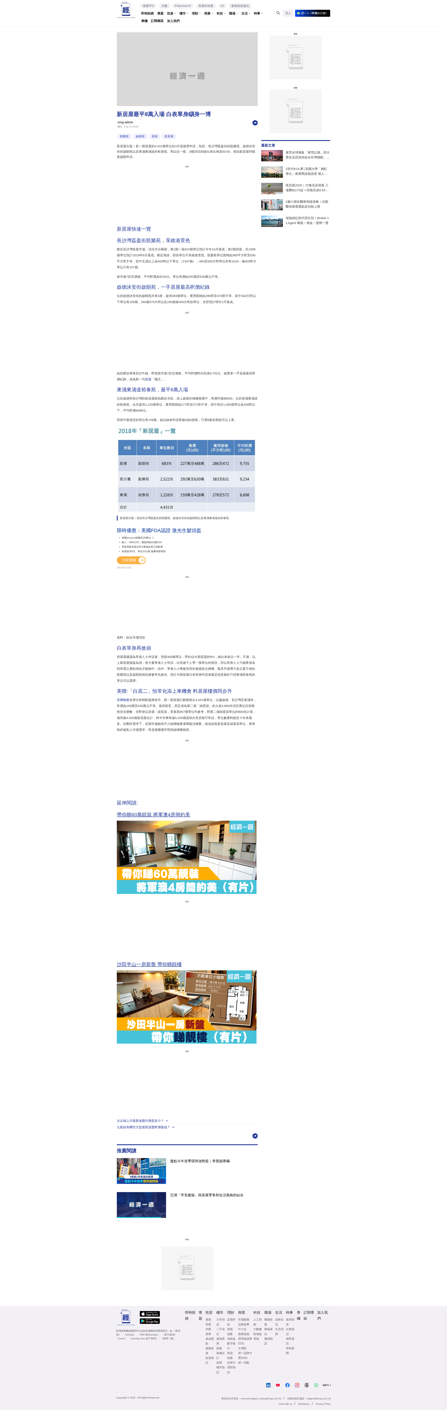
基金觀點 (210, 1341)
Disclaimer (304, 1403)
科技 (220, 13)
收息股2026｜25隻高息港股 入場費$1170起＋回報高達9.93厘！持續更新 (307, 188)
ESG (241, 1343)
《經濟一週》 (168, 1338)
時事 (257, 13)
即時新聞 (290, 1351)
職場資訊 (268, 1331)
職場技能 (268, 1322)
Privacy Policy (323, 1403)
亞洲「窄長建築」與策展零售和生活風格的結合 (207, 1195)
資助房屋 (220, 1341)
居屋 (155, 136)
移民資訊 (290, 1341)
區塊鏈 (257, 1334)
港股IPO (148, 5)
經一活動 (243, 1362)
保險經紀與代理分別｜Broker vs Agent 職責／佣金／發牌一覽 (307, 220)
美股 (208, 1324)
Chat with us (285, 1403)
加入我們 (173, 21)
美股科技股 (206, 5)
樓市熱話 (220, 1370)
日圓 (164, 5)
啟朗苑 (140, 136)
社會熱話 (290, 1331)
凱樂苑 (124, 136)
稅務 (230, 1357)
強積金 (231, 1338)
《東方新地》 (169, 1334)
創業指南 (243, 1334)
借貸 (230, 1353)
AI (222, 5)
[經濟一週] (126, 10)
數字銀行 (231, 1346)
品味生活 (279, 1322)
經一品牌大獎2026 (245, 1355)
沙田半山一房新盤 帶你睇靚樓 (149, 964)
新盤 (219, 1348)
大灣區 (242, 1348)
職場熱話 (268, 1341)
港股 (208, 1319)
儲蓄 (230, 1334)
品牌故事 (243, 1324)
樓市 (182, 13)
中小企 (242, 1329)
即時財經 (147, 13)
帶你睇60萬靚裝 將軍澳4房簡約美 (153, 814)
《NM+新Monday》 (149, 1334)
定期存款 (231, 1322)
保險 (230, 1329)
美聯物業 (123, 700)
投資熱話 (210, 1360)
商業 (207, 13)
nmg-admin (125, 122)
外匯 (208, 1329)
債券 (208, 1334)
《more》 (121, 1338)
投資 (170, 13)
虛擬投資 (210, 1351)
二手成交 (220, 1331)
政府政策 (290, 1322)
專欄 (144, 21)
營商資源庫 (245, 1338)
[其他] (255, 122)
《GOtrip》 (129, 1334)
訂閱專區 (157, 21)
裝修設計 (220, 1355)
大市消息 (220, 1322)
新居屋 (169, 136)
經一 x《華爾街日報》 (314, 13)
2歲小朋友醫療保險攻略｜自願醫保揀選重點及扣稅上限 (307, 204)
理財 (195, 13)
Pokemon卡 (183, 5)
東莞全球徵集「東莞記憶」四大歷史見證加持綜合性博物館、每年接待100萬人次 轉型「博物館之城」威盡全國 (308, 156)
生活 (244, 13)
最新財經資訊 (240, 5)
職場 (232, 13)
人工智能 (257, 1322)
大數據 (257, 1329)
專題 (160, 13)
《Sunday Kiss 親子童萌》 (143, 1338)
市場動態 (243, 1319)
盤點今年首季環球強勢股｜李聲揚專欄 (200, 1161)
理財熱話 (231, 1370)
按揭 (219, 1362)
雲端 (256, 1338)
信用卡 (231, 1362)
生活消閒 (279, 1331)
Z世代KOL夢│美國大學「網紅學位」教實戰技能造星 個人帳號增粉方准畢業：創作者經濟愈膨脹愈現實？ (308, 172)
